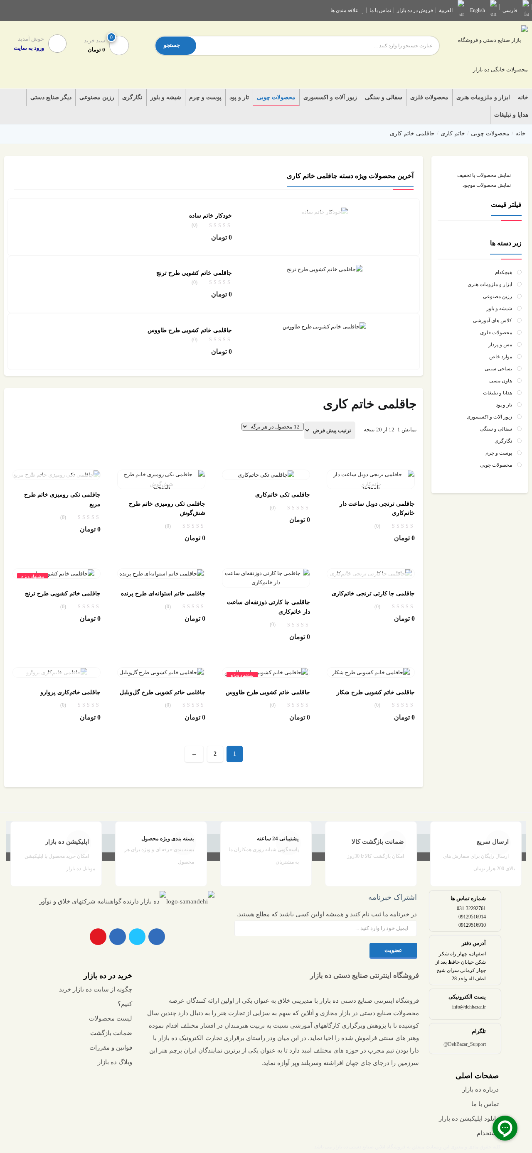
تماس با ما (380, 10)
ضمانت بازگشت (111, 1033)
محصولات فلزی (429, 97)
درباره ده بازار (480, 1089)
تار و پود (239, 97)
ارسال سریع (493, 841)
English (477, 10)
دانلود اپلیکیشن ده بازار (469, 1118)
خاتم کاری (453, 133)
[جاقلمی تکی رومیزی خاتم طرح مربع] (56, 474)
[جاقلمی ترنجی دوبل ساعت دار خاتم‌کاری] (370, 479)
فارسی (509, 10)
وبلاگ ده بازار (115, 1062)
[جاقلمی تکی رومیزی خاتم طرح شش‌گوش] (161, 479)
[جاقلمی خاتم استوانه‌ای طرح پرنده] (161, 573)
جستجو (172, 45)
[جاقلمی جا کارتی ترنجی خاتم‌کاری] (371, 573)
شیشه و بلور (165, 97)
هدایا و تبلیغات (511, 115)
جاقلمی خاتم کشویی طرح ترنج (194, 273)
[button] (99, 45)
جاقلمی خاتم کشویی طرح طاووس (190, 330)
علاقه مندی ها (344, 10)
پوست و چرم (205, 97)
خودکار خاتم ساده (210, 216)
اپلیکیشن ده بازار (67, 841)
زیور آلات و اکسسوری (330, 97)
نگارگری (132, 97)
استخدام (488, 1133)
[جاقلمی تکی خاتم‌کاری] (266, 474)
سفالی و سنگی (383, 97)
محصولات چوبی (276, 97)
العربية (446, 10)
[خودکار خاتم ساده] (324, 211)
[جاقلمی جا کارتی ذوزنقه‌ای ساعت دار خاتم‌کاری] (266, 577)
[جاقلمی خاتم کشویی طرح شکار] (371, 672)
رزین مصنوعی (96, 97)
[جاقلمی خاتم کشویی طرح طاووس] (324, 326)
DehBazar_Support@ (464, 1044)
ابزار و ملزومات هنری (483, 97)
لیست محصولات (110, 1018)
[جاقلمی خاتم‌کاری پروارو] (56, 672)
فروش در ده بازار (415, 10)
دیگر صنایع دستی (50, 97)
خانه (523, 97)
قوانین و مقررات (110, 1047)
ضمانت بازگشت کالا (378, 841)
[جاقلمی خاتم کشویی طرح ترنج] (324, 269)
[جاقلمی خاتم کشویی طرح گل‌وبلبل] (161, 672)
